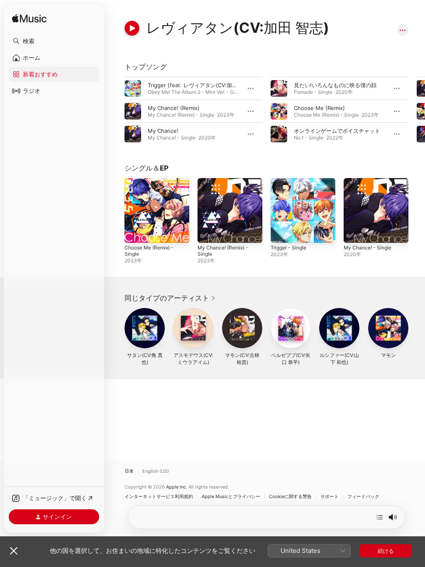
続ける (386, 550)
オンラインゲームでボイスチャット (337, 130)
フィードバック (363, 496)
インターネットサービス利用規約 (159, 496)
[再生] (132, 28)
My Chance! (163, 130)
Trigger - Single (288, 247)
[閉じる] (13, 551)
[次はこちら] (380, 517)
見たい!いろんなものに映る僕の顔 (335, 85)
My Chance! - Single (367, 247)
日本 (129, 471)
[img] (29, 19)
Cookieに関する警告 (290, 496)
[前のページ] (116, 111)
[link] (170, 298)
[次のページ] (417, 111)
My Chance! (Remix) (174, 108)
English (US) (155, 471)
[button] (54, 41)
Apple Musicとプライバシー (231, 496)
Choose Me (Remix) (319, 108)
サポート (329, 496)
